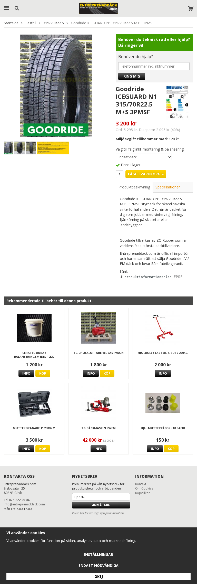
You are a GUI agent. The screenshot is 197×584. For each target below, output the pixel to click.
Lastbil (30, 22)
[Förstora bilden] (56, 85)
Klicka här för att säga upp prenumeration (98, 513)
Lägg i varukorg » (146, 174)
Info (26, 373)
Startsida (11, 22)
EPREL (179, 276)
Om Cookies (144, 488)
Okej (98, 576)
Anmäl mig (101, 505)
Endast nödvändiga (98, 565)
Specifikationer (167, 187)
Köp (42, 373)
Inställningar (98, 554)
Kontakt (140, 484)
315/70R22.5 (53, 22)
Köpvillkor (142, 493)
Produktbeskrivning (134, 187)
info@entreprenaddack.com (24, 504)
